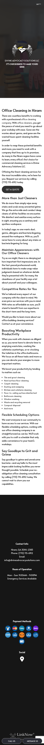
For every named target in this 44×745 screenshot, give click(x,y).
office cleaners (24, 122)
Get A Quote (12, 189)
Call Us (11, 741)
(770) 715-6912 (25, 553)
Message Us (32, 741)
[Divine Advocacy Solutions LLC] (22, 50)
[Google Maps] (22, 660)
